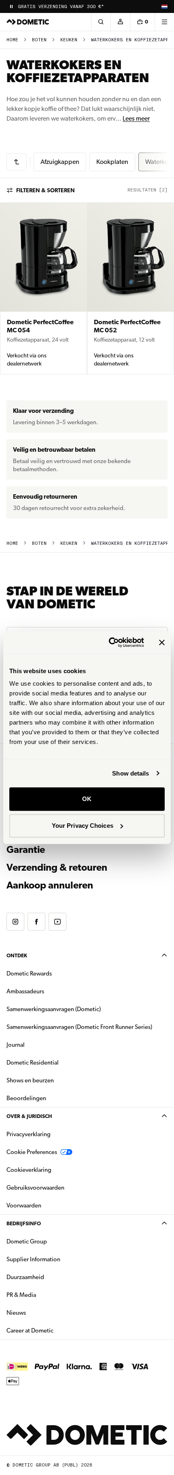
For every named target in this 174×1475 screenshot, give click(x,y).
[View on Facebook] (36, 922)
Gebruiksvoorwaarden (35, 1187)
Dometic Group (52, 1241)
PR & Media (46, 1295)
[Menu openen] (164, 22)
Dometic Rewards (29, 973)
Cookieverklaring (28, 1169)
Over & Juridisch (29, 1116)
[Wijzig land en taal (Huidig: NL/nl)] (164, 6)
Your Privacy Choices (82, 825)
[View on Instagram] (15, 922)
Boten (39, 40)
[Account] (120, 22)
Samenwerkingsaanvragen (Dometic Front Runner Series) (79, 1027)
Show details (130, 773)
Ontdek (16, 955)
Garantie (25, 849)
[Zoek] (100, 22)
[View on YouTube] (57, 922)
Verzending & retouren (56, 867)
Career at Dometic (55, 1330)
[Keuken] (16, 161)
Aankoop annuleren (49, 885)
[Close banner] (162, 642)
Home (12, 40)
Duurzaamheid (25, 1277)
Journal (15, 1044)
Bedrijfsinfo (23, 1223)
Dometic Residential (58, 1062)
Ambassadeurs (25, 991)
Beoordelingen (26, 1098)
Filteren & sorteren (45, 190)
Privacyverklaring (28, 1134)
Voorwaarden (23, 1205)
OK (86, 798)
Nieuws (41, 1312)
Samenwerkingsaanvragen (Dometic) (53, 1009)
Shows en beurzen (30, 1080)
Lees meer (136, 118)
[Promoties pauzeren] (11, 6)
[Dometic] (27, 22)
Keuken (68, 40)
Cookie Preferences (31, 1152)
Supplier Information (33, 1259)
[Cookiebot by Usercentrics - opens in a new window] (109, 642)
